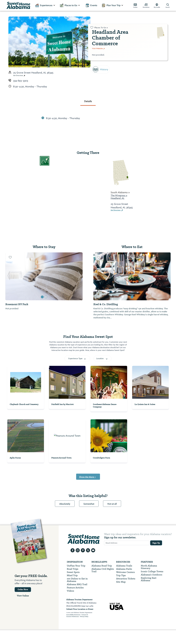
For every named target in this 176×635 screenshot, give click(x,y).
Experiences (46, 5)
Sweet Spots (73, 572)
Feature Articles (75, 587)
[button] (8, 276)
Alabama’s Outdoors (151, 574)
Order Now (23, 589)
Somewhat (88, 503)
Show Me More (87, 477)
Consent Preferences (72, 616)
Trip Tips (121, 575)
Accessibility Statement (73, 615)
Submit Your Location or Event (79, 609)
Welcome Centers (125, 572)
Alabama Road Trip (101, 565)
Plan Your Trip (113, 5)
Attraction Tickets (125, 578)
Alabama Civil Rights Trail (102, 570)
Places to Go (71, 5)
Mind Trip (72, 575)
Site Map (121, 582)
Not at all (112, 503)
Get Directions (18, 75)
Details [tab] (88, 101)
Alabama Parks (124, 569)
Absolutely (64, 503)
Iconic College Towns (152, 571)
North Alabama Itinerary (149, 566)
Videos (70, 591)
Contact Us (84, 615)
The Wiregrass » (119, 195)
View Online (23, 595)
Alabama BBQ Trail (77, 584)
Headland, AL (117, 198)
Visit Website (97, 48)
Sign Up (156, 542)
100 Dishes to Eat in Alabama (77, 579)
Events (93, 5)
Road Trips (72, 569)
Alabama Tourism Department (79, 599)
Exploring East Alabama (148, 579)
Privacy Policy (84, 616)
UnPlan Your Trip (76, 565)
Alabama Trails (124, 565)
